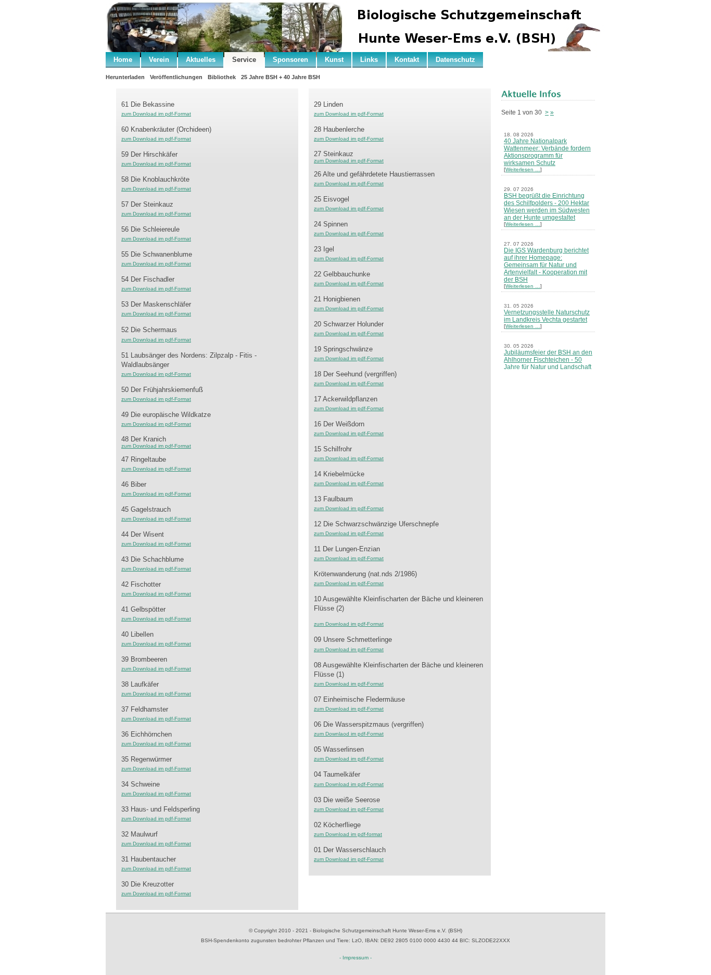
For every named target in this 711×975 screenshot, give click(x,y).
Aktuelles (200, 60)
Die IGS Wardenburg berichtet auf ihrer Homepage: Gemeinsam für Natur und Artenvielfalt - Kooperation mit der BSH (546, 265)
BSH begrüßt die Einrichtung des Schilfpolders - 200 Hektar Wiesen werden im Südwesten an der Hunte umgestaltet (547, 206)
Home (122, 60)
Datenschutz (455, 60)
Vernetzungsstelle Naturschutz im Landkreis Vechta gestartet (547, 316)
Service (244, 60)
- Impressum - (355, 957)
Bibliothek (222, 77)
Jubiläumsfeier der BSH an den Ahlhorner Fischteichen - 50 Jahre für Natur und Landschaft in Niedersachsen (548, 363)
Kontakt (407, 60)
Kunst (334, 60)
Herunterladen (125, 77)
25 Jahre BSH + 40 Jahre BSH (280, 77)
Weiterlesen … (522, 169)
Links (369, 60)
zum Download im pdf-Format (156, 114)
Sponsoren (290, 60)
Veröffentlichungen (176, 77)
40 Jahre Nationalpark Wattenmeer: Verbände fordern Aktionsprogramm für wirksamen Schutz (547, 152)
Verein (159, 60)
